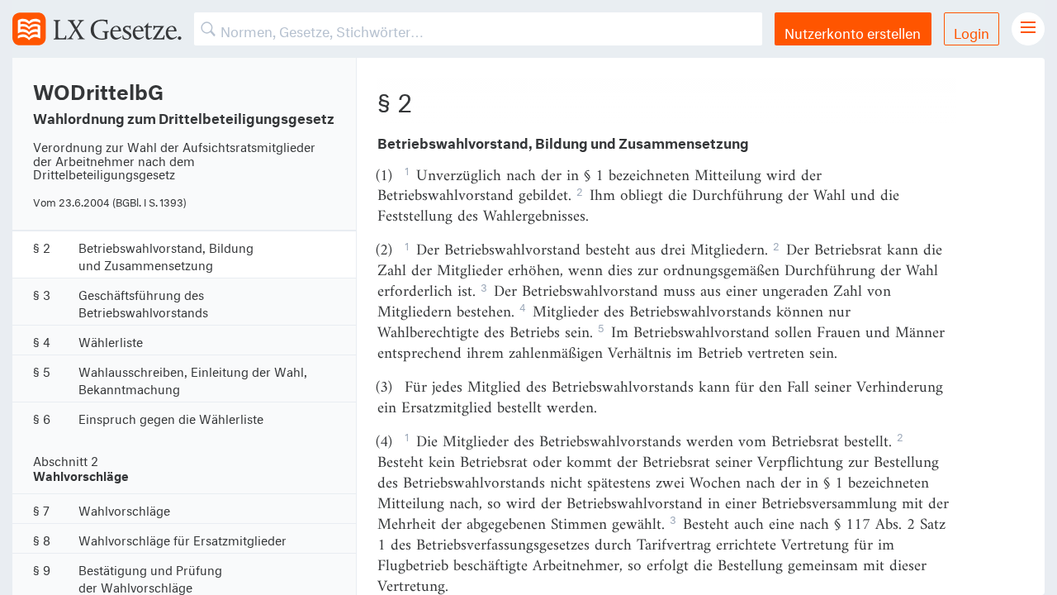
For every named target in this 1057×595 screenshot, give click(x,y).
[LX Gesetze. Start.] (97, 28)
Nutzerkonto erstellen (852, 31)
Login (971, 31)
